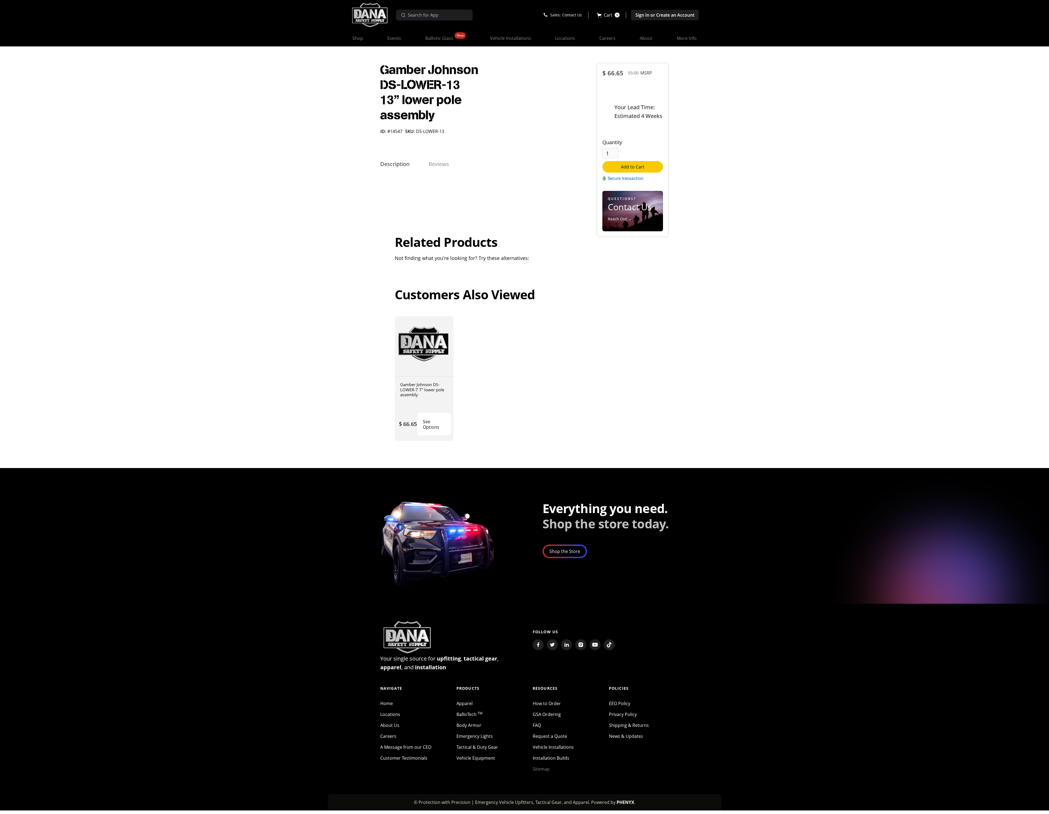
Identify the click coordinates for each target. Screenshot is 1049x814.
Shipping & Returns (629, 725)
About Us (389, 725)
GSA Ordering (547, 714)
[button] (608, 15)
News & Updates (626, 736)
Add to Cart (632, 167)
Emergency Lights (474, 736)
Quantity (612, 142)
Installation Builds (551, 758)
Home (386, 703)
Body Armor (468, 725)
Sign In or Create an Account (664, 15)
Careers (388, 736)
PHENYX (625, 802)
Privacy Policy (623, 714)
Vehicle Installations (553, 747)
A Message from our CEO (405, 747)
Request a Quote (550, 736)
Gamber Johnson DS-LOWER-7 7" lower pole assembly (422, 389)
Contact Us (572, 14)
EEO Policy (619, 703)
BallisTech (469, 714)
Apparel (464, 703)
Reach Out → (620, 218)
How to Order (547, 703)
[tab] (394, 164)
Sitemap (541, 769)
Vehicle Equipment (475, 758)
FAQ (537, 725)
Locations (390, 714)
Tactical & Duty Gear (477, 747)
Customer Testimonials (404, 758)
